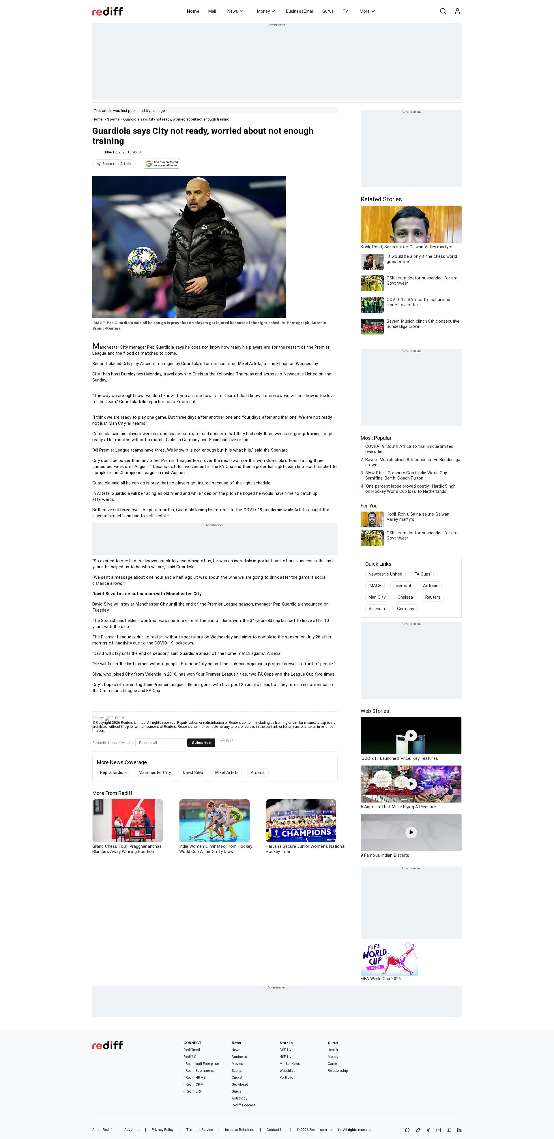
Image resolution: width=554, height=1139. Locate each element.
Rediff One (192, 1057)
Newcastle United (385, 574)
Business (239, 1057)
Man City (376, 597)
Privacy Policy (162, 1130)
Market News (290, 1064)
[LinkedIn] (459, 1130)
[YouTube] (449, 1130)
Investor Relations (239, 1130)
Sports (113, 119)
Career (333, 1064)
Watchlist (287, 1071)
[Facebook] (428, 1130)
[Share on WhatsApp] (407, 1130)
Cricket (237, 1078)
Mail (212, 11)
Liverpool (402, 585)
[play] (411, 735)
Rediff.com (318, 1130)
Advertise (131, 1130)
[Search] (443, 11)
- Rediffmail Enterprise (201, 1064)
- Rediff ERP (193, 1091)
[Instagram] (438, 1130)
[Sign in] (457, 11)
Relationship (338, 1071)
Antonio (431, 585)
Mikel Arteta (227, 772)
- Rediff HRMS (194, 1078)
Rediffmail (192, 1050)
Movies (237, 1064)
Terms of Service (199, 1130)
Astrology (239, 1098)
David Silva (193, 772)
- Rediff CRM (193, 1084)
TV (345, 11)
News (232, 11)
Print (229, 740)
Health (333, 1050)
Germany (405, 608)
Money (263, 11)
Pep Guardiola (113, 772)
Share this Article (116, 164)
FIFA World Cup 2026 (381, 978)
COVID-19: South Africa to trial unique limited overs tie (409, 449)
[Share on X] (417, 1130)
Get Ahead (240, 1084)
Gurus (328, 11)
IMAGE (374, 585)
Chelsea (405, 597)
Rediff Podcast (243, 1105)
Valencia (376, 608)
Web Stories (375, 711)
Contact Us (276, 1130)
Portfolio (286, 1078)
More (365, 11)
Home (193, 11)
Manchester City (155, 772)
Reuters (433, 597)
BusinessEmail (300, 11)
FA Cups (423, 574)
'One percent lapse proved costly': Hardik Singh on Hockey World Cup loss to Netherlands (410, 489)
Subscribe (201, 742)
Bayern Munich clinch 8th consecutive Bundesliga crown (412, 462)
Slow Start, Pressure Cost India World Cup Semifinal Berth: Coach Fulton (406, 475)
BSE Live (286, 1050)
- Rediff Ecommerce (199, 1071)
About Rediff (102, 1130)
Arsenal (258, 772)
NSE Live (286, 1057)
